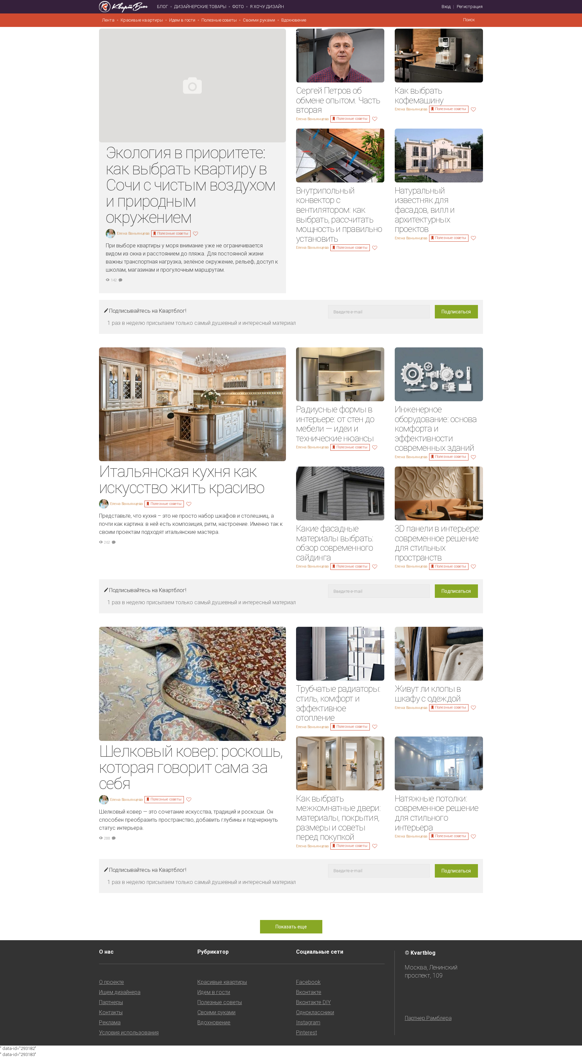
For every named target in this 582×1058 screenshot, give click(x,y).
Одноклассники (315, 1012)
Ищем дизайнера (119, 992)
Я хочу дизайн (267, 6)
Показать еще (291, 926)
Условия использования (129, 1032)
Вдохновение (293, 20)
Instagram (308, 1022)
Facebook (308, 982)
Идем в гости (182, 20)
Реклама (110, 1022)
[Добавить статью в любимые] (196, 233)
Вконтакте (308, 992)
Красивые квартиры (142, 20)
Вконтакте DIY (313, 1002)
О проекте (111, 982)
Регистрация (470, 6)
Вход (446, 6)
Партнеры (111, 1002)
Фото (238, 6)
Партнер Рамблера (428, 1018)
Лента (108, 20)
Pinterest (306, 1032)
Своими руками (259, 20)
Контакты (111, 1012)
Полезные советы (219, 20)
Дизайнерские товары (200, 6)
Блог (162, 6)
